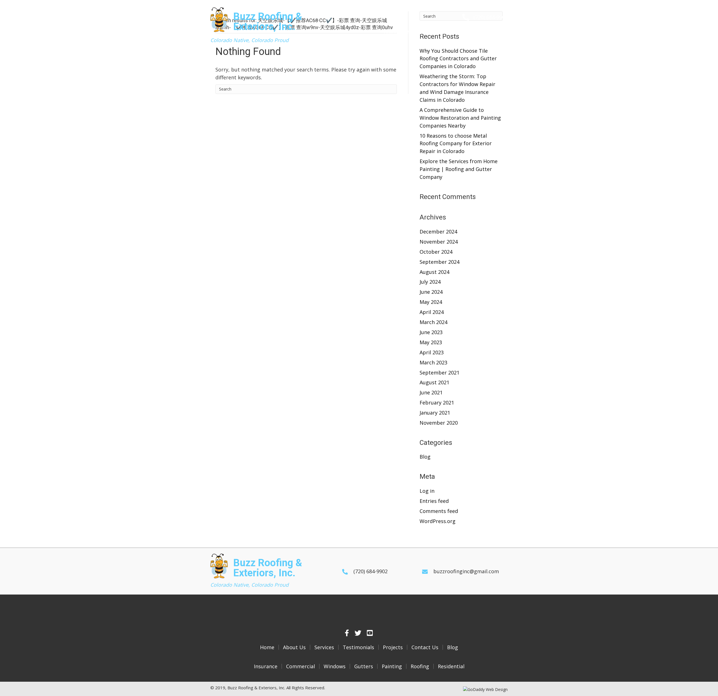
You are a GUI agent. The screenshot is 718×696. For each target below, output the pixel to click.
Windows (335, 666)
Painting (392, 666)
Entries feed (434, 501)
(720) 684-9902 (490, 17)
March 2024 (433, 322)
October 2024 (436, 251)
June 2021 (431, 392)
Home (267, 647)
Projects (393, 647)
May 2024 (431, 302)
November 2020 (439, 422)
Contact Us (424, 647)
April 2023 (432, 352)
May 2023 (431, 342)
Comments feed (439, 511)
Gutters (363, 666)
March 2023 (433, 362)
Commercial (300, 666)
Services (324, 647)
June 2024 (431, 291)
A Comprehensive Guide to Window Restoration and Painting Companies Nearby (460, 118)
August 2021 (434, 382)
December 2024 (438, 231)
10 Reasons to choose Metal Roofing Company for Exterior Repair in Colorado (456, 143)
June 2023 (431, 332)
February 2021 (437, 402)
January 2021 (435, 412)
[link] (391, 32)
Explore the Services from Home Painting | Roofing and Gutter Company (459, 169)
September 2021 (439, 372)
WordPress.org (437, 521)
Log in (427, 490)
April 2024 (432, 312)
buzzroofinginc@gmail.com (466, 571)
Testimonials (358, 647)
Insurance (265, 666)
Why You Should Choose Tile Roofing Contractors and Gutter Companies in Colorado (458, 58)
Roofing (420, 666)
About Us (294, 647)
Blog (425, 456)
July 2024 (430, 281)
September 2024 (439, 261)
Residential (451, 666)
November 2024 (439, 241)
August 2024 (434, 272)
